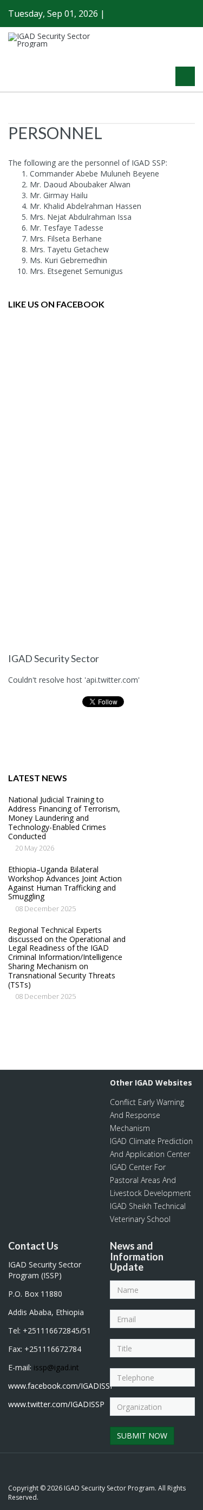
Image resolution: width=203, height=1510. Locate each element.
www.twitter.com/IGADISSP (56, 1404)
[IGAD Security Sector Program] (57, 40)
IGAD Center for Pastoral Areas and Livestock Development (150, 1180)
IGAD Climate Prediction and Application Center (151, 1147)
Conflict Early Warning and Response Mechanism (147, 1115)
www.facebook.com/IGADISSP (61, 1386)
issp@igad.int (56, 1367)
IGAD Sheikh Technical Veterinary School (148, 1212)
